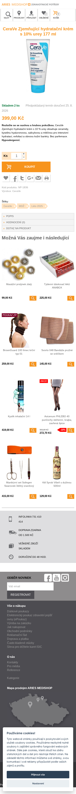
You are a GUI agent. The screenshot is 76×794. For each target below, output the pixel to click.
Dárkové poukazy (18, 611)
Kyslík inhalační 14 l (19, 416)
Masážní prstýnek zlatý (19, 284)
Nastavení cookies (10, 792)
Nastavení (38, 783)
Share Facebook (14, 178)
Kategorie (13, 678)
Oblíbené (44, 16)
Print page (46, 178)
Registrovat (21, 594)
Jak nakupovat (16, 627)
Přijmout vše (38, 774)
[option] (38, 67)
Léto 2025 (37, 206)
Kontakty (12, 662)
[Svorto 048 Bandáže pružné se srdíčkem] (57, 330)
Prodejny (19, 18)
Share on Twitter (22, 178)
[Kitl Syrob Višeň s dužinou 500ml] (57, 462)
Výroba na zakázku (19, 623)
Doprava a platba (18, 638)
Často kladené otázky (20, 642)
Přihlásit (31, 18)
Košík (56, 16)
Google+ (30, 178)
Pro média (13, 666)
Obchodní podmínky (19, 631)
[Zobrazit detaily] (33, 298)
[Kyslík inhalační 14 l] (19, 396)
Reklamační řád (17, 634)
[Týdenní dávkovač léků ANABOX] (57, 264)
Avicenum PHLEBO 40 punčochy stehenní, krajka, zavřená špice (57, 420)
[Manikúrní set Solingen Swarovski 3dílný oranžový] (19, 462)
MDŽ (21, 206)
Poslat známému (38, 178)
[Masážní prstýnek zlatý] (19, 264)
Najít (6, 18)
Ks (6, 156)
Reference (13, 670)
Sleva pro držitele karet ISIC (24, 646)
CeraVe (8, 206)
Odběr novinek (19, 577)
